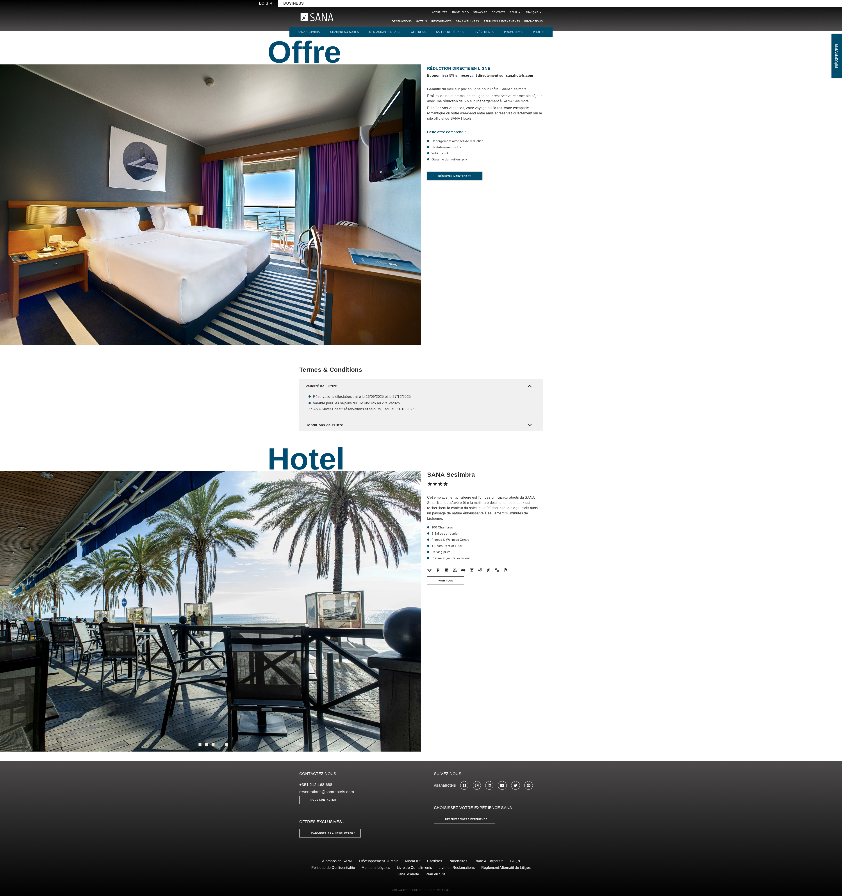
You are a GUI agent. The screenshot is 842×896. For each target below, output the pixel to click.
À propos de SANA (337, 861)
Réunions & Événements (501, 21)
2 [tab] (206, 744)
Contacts (498, 12)
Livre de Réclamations (457, 867)
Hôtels (421, 21)
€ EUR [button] (515, 12)
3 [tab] (213, 744)
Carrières (434, 861)
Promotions (533, 21)
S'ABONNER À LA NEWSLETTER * (332, 833)
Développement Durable (379, 861)
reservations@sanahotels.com (326, 792)
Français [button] (534, 12)
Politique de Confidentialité (333, 867)
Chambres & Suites (344, 32)
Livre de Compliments (414, 867)
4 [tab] (219, 744)
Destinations (402, 21)
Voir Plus (445, 580)
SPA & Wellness (467, 21)
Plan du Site (435, 874)
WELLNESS (418, 32)
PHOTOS (538, 32)
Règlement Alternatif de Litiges (506, 867)
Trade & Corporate (489, 861)
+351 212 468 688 (315, 784)
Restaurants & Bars (384, 32)
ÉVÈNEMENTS (484, 32)
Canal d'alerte (407, 874)
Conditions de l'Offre (419, 425)
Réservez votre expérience (466, 819)
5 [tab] (226, 744)
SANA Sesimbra (309, 32)
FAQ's (515, 861)
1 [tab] (200, 744)
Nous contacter (323, 799)
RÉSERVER (836, 56)
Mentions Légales (376, 867)
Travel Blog (460, 12)
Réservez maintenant (454, 176)
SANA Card (480, 12)
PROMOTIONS (513, 32)
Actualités (439, 12)
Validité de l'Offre (419, 386)
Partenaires (458, 861)
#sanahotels (445, 785)
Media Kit (412, 861)
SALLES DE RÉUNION (450, 32)
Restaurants (441, 21)
